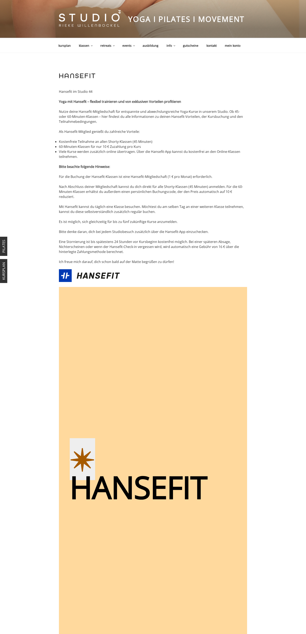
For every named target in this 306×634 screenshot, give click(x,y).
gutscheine (190, 46)
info (169, 46)
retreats (105, 46)
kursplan (64, 46)
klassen (84, 46)
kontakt (211, 46)
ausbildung (150, 46)
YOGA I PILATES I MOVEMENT (186, 19)
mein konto (232, 46)
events (127, 46)
